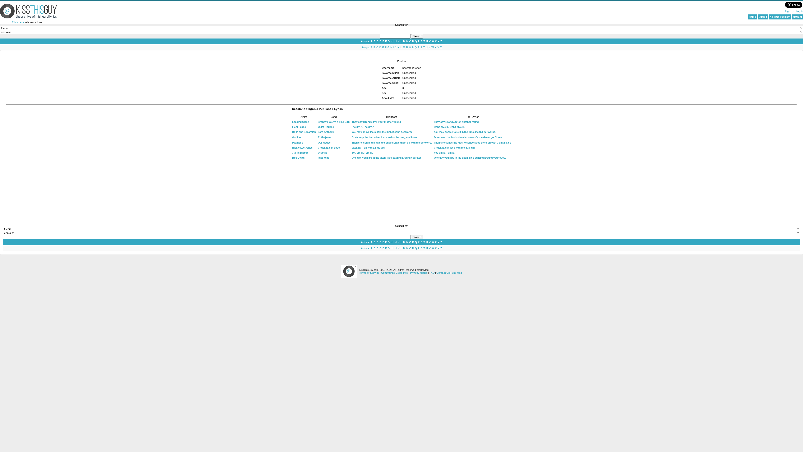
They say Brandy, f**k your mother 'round (376, 122)
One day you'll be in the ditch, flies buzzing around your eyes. (470, 157)
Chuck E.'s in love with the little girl (454, 147)
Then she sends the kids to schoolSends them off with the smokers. (392, 142)
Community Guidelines (394, 272)
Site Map (457, 272)
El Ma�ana (324, 137)
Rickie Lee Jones (302, 147)
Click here (18, 22)
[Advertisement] (401, 192)
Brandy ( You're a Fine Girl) (334, 122)
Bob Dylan (298, 157)
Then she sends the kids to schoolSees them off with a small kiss (472, 142)
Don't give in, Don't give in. (449, 127)
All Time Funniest (780, 16)
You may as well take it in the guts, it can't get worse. (465, 132)
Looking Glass (300, 122)
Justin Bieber (300, 152)
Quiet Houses (326, 127)
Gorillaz (296, 137)
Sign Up (789, 11)
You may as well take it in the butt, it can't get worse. (382, 132)
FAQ (432, 272)
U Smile (322, 152)
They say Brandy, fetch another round (456, 122)
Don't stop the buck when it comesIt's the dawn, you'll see (468, 137)
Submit (763, 16)
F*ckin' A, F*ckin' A (363, 127)
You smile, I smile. (444, 152)
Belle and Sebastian (304, 132)
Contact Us (443, 272)
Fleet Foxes (299, 127)
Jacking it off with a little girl (368, 147)
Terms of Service (369, 272)
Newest (797, 16)
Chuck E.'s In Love (329, 147)
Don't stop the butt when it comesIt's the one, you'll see (384, 137)
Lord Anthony (326, 132)
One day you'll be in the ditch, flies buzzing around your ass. (387, 157)
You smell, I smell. (362, 152)
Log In (799, 11)
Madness (297, 142)
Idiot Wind (323, 157)
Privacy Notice (419, 272)
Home (752, 16)
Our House (324, 142)
